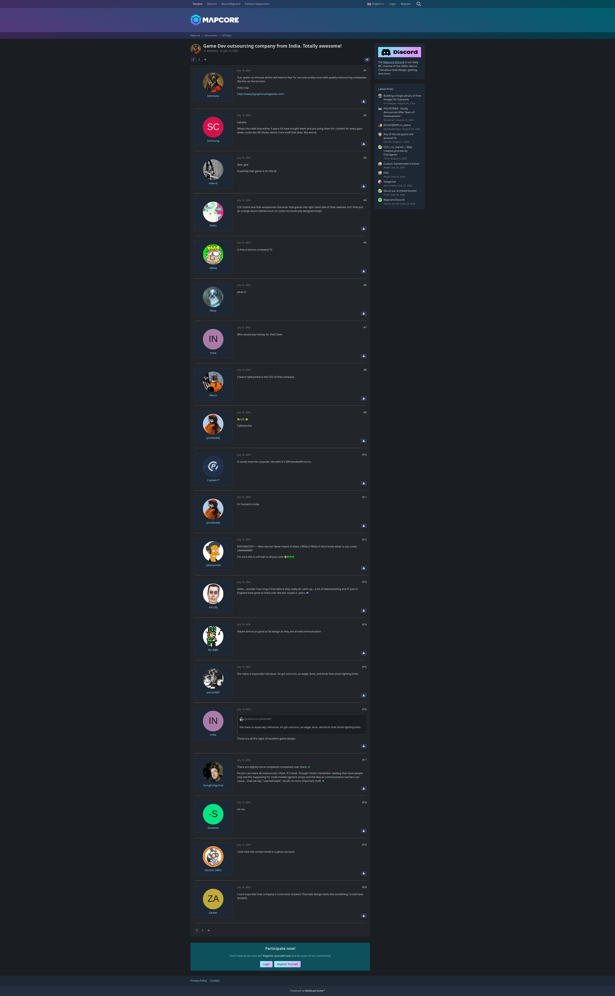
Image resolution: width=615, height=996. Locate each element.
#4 (365, 200)
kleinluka (212, 51)
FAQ (386, 172)
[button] (376, 4)
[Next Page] (205, 59)
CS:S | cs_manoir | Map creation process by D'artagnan (398, 150)
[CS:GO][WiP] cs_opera (397, 125)
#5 (365, 242)
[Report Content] (364, 101)
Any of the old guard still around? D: (398, 136)
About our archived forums (400, 191)
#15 (364, 667)
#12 (364, 539)
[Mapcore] (307, 20)
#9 (365, 412)
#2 (365, 115)
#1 (365, 70)
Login (392, 4)
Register (406, 4)
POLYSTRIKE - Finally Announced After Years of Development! (399, 112)
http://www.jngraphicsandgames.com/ (260, 94)
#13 (364, 582)
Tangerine (390, 181)
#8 (365, 370)
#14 (364, 624)
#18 (364, 802)
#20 (364, 887)
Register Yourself (287, 964)
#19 (364, 844)
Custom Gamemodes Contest (401, 163)
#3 (365, 158)
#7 (365, 327)
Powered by (307, 990)
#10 (364, 454)
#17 (364, 760)
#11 (364, 497)
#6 (365, 285)
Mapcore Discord (394, 200)
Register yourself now (277, 956)
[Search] (418, 4)
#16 (364, 709)
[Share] (367, 59)
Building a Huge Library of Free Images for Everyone (402, 97)
